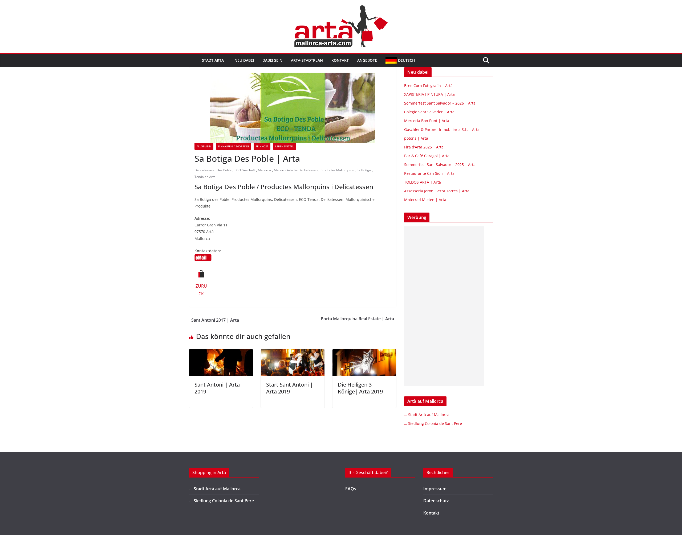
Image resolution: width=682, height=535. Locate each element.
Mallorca (264, 170)
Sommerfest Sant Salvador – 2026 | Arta (440, 103)
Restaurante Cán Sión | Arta (429, 173)
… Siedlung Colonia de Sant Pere (433, 423)
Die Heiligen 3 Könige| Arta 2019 (360, 388)
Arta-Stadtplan (307, 60)
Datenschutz (436, 501)
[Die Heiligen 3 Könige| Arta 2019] (364, 353)
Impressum (434, 489)
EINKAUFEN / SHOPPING (233, 146)
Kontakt (340, 60)
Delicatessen (204, 170)
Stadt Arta (213, 60)
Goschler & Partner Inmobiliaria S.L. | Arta (442, 129)
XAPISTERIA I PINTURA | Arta (429, 94)
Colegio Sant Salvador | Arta (429, 111)
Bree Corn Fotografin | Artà (428, 85)
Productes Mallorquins (337, 170)
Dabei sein (272, 60)
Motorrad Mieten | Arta (425, 199)
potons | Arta (416, 138)
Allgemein (204, 146)
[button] (225, 60)
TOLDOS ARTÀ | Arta (422, 182)
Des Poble (224, 170)
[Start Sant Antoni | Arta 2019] (292, 353)
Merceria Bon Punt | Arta (426, 120)
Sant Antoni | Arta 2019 (217, 388)
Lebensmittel (284, 146)
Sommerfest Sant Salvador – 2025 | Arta (440, 164)
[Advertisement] (444, 306)
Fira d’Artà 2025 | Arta (424, 147)
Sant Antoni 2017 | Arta (215, 320)
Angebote (367, 60)
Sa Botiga (364, 170)
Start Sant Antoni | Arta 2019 (289, 388)
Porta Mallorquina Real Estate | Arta (357, 319)
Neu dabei (244, 60)
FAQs (350, 489)
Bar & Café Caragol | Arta (426, 155)
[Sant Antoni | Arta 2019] (221, 353)
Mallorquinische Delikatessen (296, 170)
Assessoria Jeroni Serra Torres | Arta (436, 190)
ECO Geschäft (244, 170)
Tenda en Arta (205, 177)
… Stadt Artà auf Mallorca (426, 414)
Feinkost (262, 146)
